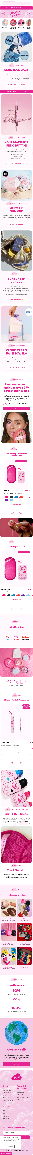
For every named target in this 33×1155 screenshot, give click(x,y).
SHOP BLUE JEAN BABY (16, 85)
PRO (24, 919)
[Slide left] (13, 513)
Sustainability (8, 1100)
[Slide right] (20, 513)
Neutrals (8, 919)
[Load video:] (16, 527)
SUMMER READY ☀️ (16, 299)
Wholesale (20, 1100)
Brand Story (7, 1097)
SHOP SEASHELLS (16, 224)
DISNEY (24, 943)
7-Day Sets (8, 943)
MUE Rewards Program (21, 1093)
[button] (3, 13)
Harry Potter (24, 967)
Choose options (16, 504)
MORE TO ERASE (23, 3)
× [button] (20, 1134)
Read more (16, 408)
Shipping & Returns (7, 1117)
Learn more (17, 1064)
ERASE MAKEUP (9, 3)
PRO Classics (8, 491)
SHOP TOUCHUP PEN (16, 163)
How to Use (7, 1095)
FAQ (4, 1110)
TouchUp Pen (5, 742)
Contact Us (7, 1113)
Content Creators (23, 1097)
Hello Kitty (8, 967)
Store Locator (8, 1121)
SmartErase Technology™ (7, 1091)
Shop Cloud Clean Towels (16, 367)
